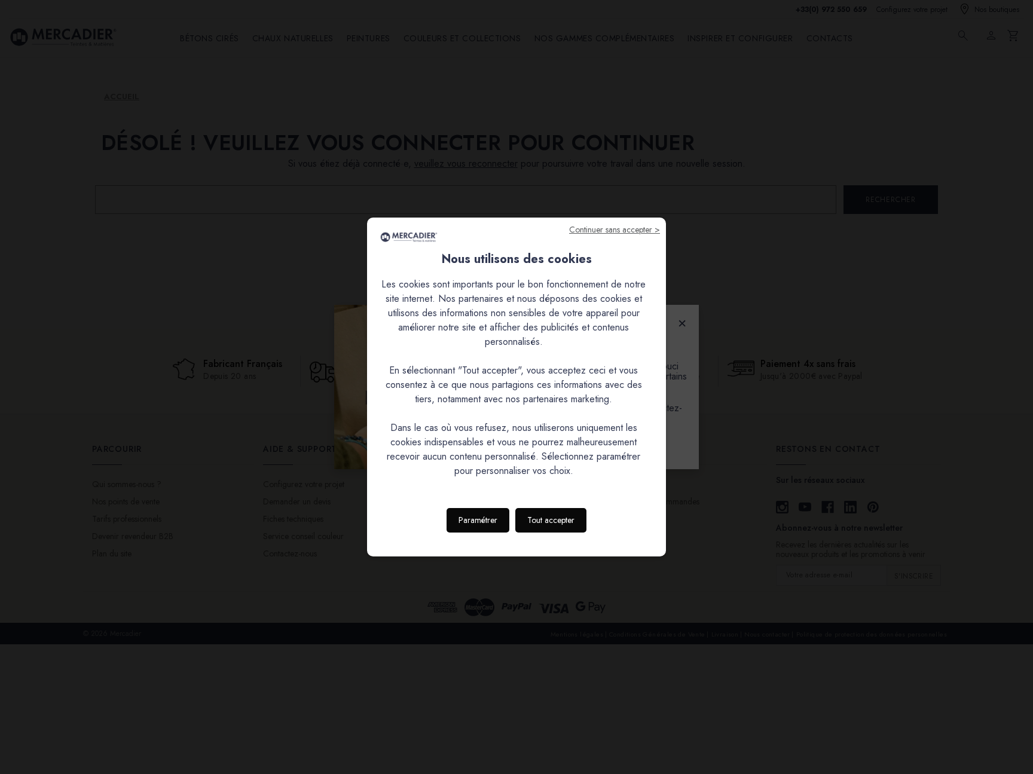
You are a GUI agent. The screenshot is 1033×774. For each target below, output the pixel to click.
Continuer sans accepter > (614, 229)
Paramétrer (478, 520)
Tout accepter (550, 520)
